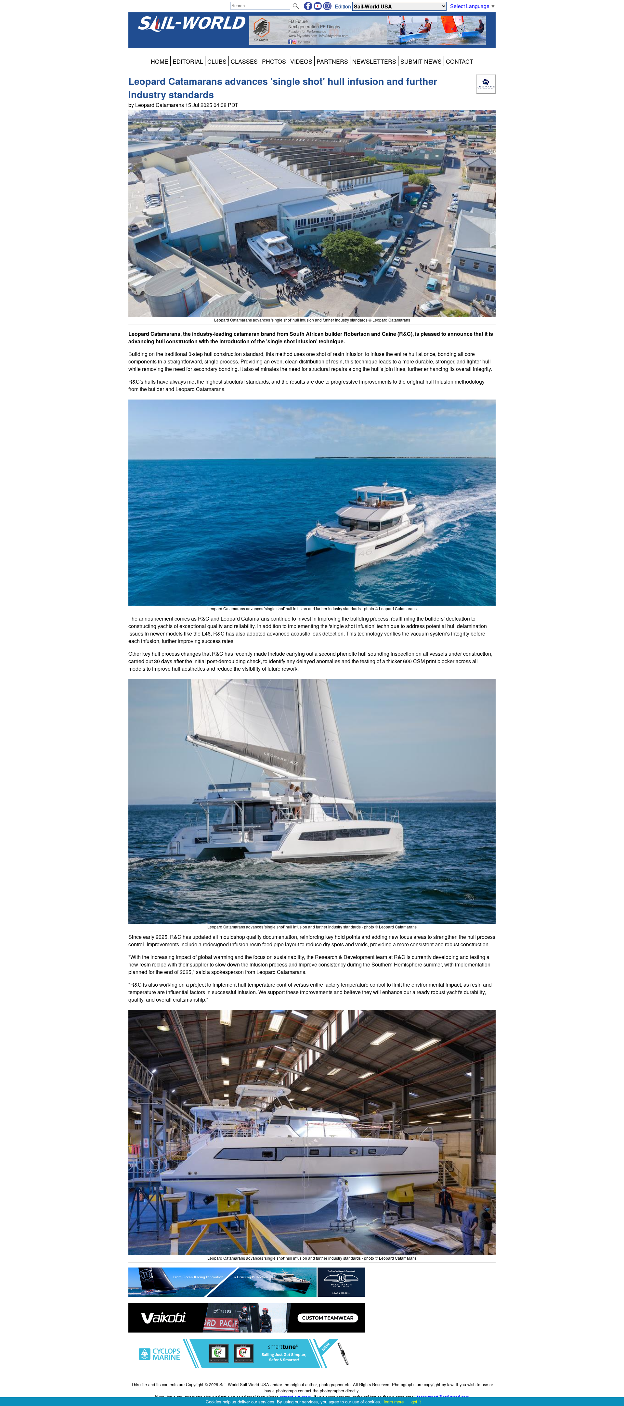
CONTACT (459, 61)
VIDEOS (301, 61)
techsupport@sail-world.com (443, 1397)
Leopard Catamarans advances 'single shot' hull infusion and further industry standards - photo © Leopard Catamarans (312, 608)
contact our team (295, 1397)
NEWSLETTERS (374, 61)
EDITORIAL (188, 61)
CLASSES (244, 61)
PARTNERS (332, 61)
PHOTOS (274, 61)
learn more (394, 1402)
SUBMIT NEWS (421, 61)
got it (416, 1402)
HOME (159, 61)
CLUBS (217, 61)
